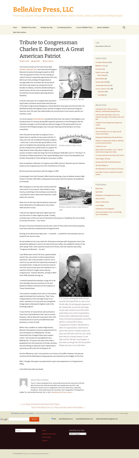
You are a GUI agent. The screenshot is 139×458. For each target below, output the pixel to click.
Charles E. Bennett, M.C (28, 69)
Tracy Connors (48, 61)
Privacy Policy (46, 437)
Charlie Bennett (39, 119)
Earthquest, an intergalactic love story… (109, 195)
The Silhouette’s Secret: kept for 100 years (109, 169)
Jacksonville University (103, 85)
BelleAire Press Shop (29, 27)
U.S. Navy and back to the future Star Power (39, 404)
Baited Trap (99, 188)
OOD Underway (100, 128)
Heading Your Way (47, 27)
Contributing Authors (64, 27)
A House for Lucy (101, 146)
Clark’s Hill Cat (100, 199)
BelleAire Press (101, 66)
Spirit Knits (99, 192)
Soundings (101, 95)
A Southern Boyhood (102, 62)
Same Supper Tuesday (103, 159)
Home (15, 27)
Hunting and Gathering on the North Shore (109, 137)
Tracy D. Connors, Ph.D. (103, 89)
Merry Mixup (102, 75)
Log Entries (36, 61)
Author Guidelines (103, 27)
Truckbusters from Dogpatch (105, 209)
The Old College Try (102, 165)
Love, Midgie (100, 205)
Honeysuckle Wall (101, 82)
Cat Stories (99, 69)
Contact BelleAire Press (84, 27)
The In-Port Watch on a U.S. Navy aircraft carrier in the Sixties (58, 407)
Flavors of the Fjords (102, 202)
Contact (44, 440)
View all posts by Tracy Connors (62, 392)
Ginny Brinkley (100, 79)
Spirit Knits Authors (19, 32)
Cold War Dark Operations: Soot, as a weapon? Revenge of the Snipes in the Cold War (110, 117)
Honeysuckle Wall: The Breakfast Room (108, 162)
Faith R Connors (101, 72)
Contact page (123, 413)
